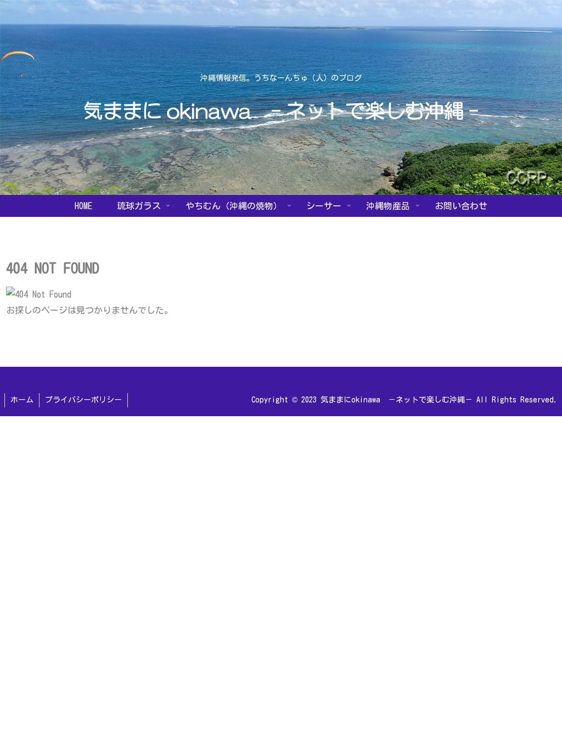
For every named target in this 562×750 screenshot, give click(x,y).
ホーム (21, 400)
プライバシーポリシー (83, 400)
